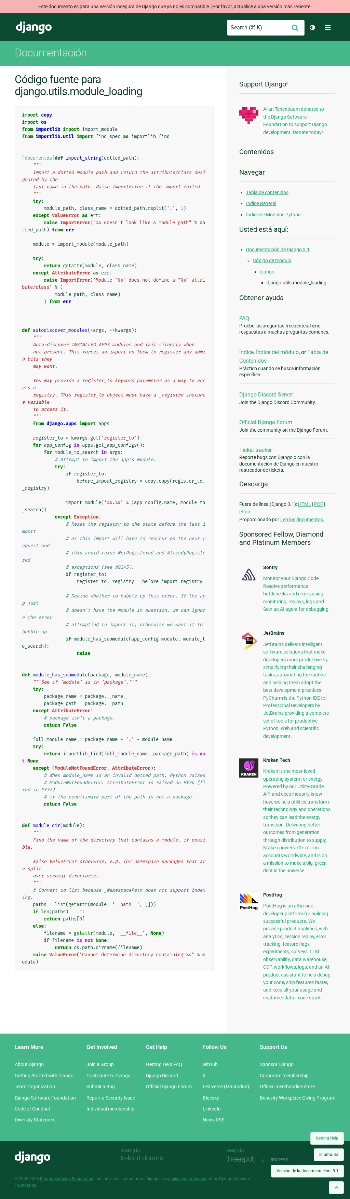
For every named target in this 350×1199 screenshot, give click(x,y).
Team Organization (35, 1086)
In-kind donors (141, 1158)
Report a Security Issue (110, 1098)
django (267, 271)
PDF (318, 504)
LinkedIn (212, 1109)
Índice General (261, 203)
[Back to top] (336, 1188)
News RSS (213, 1119)
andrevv (287, 1160)
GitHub (210, 1064)
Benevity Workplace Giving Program (297, 1098)
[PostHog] (248, 909)
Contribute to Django (108, 1075)
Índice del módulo (277, 352)
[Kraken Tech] (248, 776)
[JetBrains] (248, 649)
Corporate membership (284, 1075)
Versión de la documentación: (307, 1171)
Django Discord (162, 1075)
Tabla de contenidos (267, 192)
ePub (244, 511)
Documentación (51, 52)
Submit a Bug (100, 1086)
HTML (304, 504)
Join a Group (100, 1064)
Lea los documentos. (302, 519)
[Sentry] (248, 581)
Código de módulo (272, 260)
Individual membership (110, 1109)
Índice (246, 352)
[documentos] (38, 158)
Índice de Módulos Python (273, 214)
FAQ (244, 318)
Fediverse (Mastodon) (226, 1086)
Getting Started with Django (44, 1075)
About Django (29, 1064)
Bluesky (211, 1098)
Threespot (242, 1160)
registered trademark (187, 1178)
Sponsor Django (277, 1064)
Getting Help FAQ (164, 1064)
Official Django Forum (265, 422)
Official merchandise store (287, 1086)
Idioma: (328, 1154)
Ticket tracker (255, 450)
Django (34, 28)
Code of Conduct (32, 1109)
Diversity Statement (35, 1119)
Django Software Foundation (45, 1098)
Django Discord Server (266, 394)
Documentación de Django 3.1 (278, 249)
